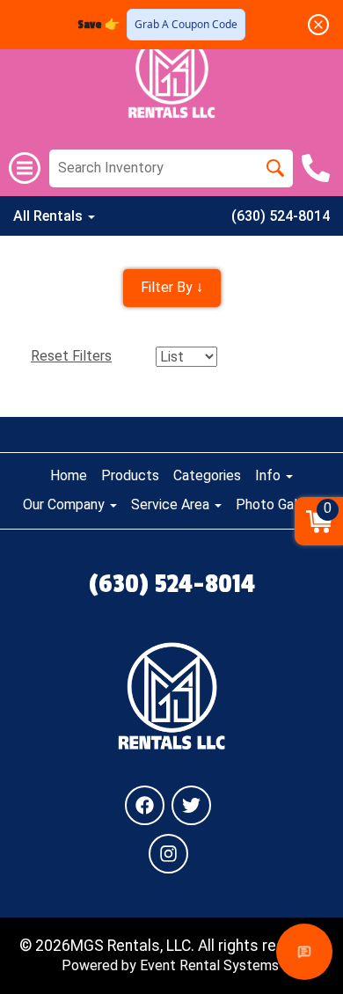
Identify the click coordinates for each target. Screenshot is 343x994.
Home (68, 475)
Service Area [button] (172, 504)
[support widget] (304, 952)
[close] (318, 24)
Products (130, 475)
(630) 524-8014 (280, 216)
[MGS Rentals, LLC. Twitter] (191, 805)
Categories (207, 475)
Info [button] (269, 475)
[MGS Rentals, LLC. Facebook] (144, 805)
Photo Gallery (278, 504)
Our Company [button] (65, 504)
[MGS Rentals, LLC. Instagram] (168, 853)
